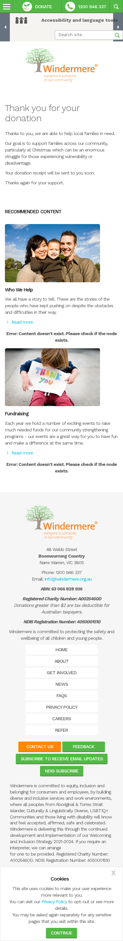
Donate (43, 6)
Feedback (83, 746)
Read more (22, 322)
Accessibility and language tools (79, 20)
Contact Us (39, 746)
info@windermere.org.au (68, 579)
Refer (61, 730)
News (61, 684)
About (61, 661)
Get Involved (61, 672)
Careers (61, 718)
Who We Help (19, 290)
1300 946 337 (92, 6)
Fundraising (17, 414)
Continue (61, 932)
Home (61, 649)
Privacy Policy (54, 901)
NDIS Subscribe (61, 770)
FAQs (61, 695)
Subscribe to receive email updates (62, 758)
